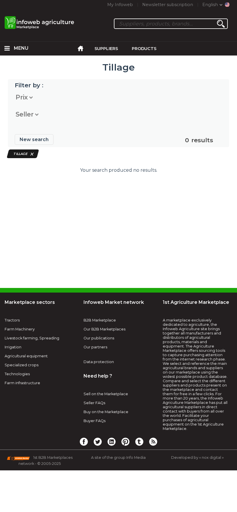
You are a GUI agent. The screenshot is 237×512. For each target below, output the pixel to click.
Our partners (95, 347)
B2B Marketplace (100, 320)
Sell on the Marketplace (106, 394)
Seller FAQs (94, 403)
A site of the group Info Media (118, 457)
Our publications (99, 338)
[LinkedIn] (111, 441)
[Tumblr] (139, 441)
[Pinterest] (125, 441)
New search (34, 139)
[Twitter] (97, 441)
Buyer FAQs (94, 421)
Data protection (99, 362)
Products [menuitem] (144, 48)
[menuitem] (7, 49)
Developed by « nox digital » (197, 457)
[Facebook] (83, 441)
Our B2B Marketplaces (104, 329)
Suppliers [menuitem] (106, 48)
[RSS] (153, 441)
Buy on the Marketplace (106, 412)
